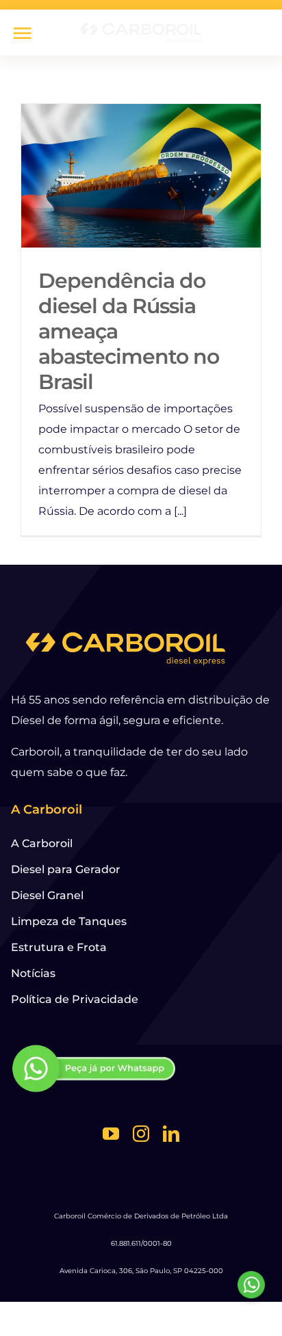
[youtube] (111, 1133)
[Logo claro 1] (141, 25)
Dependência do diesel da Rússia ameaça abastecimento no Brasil (141, 176)
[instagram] (141, 1133)
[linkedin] (171, 1133)
